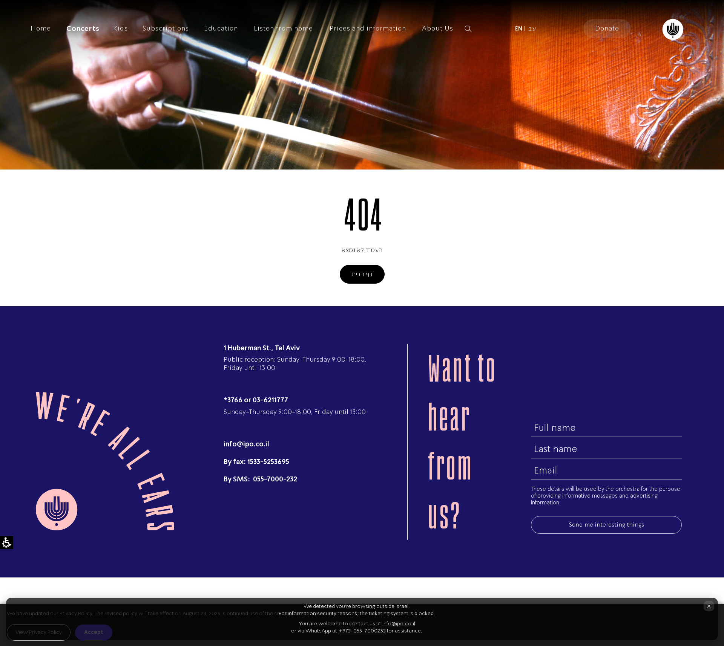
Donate (607, 28)
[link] (519, 28)
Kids (120, 28)
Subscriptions (166, 28)
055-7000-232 (274, 479)
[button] (480, 28)
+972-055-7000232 (362, 631)
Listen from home (283, 28)
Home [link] (41, 28)
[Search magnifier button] (468, 28)
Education (221, 28)
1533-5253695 (268, 462)
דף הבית (362, 274)
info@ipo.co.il (246, 444)
